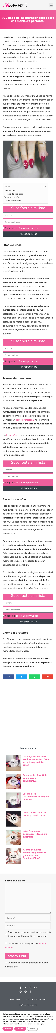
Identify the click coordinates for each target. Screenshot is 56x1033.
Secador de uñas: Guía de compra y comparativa (35, 778)
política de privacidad (27, 228)
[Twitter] (25, 987)
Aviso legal (15, 999)
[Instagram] (30, 987)
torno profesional (25, 419)
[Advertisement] (28, 715)
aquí (41, 1024)
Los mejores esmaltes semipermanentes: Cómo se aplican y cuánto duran (36, 760)
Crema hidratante (12, 200)
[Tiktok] (30, 992)
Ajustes (32, 1029)
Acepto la (21, 228)
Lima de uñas (10, 190)
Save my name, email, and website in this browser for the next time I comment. (29, 934)
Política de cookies (28, 1005)
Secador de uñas (12, 197)
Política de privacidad (36, 999)
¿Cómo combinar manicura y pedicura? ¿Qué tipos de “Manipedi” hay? (34, 854)
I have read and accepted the (25, 945)
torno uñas (11, 435)
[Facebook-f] (21, 987)
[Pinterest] (25, 992)
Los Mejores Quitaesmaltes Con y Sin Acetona (36, 796)
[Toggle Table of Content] (43, 187)
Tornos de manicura (13, 194)
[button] (51, 5)
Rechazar (20, 1029)
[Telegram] (21, 992)
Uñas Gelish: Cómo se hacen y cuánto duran (34, 814)
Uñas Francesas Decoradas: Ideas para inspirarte (35, 834)
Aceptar (8, 1029)
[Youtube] (35, 987)
